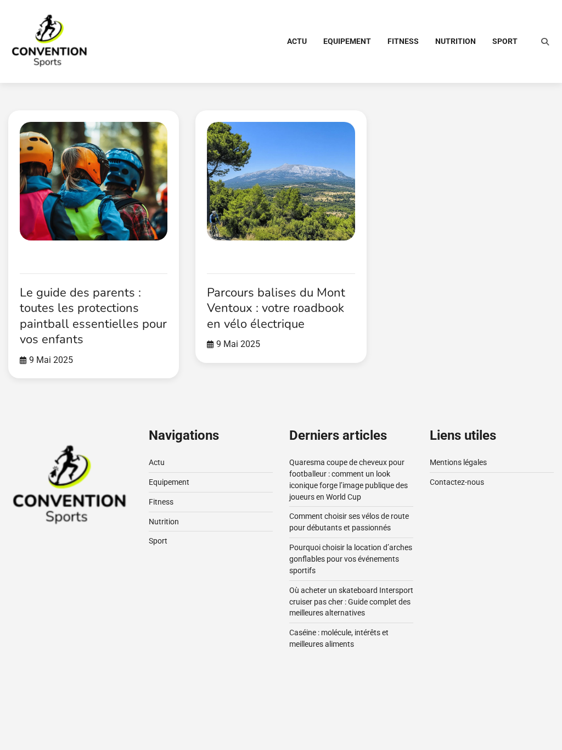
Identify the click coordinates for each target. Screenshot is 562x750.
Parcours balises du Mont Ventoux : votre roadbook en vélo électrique (276, 308)
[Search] (545, 41)
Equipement (347, 41)
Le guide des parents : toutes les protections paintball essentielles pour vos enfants (93, 316)
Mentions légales (458, 462)
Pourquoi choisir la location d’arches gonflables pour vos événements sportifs (350, 559)
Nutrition (455, 41)
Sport (505, 41)
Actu (297, 41)
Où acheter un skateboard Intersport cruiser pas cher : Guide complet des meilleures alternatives (351, 602)
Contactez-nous (457, 482)
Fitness (403, 41)
